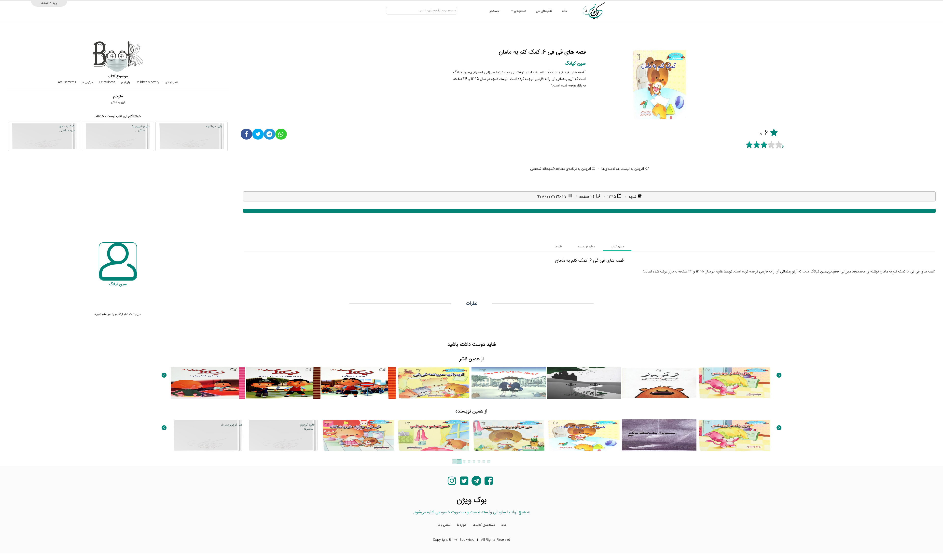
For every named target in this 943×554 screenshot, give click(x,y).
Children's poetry (147, 82)
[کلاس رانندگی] (358, 383)
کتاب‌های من (544, 11)
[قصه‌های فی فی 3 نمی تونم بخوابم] (433, 435)
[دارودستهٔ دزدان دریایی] (283, 383)
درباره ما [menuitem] (461, 525)
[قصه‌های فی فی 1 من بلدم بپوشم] (734, 383)
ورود (55, 3)
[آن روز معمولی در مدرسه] (509, 383)
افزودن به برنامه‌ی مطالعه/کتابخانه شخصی (561, 169)
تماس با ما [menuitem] (444, 525)
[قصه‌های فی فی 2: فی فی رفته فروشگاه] (358, 435)
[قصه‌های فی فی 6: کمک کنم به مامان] (584, 435)
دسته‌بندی (519, 11)
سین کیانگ (575, 63)
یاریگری (125, 82)
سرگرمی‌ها (87, 82)
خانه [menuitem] (504, 525)
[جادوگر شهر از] (584, 383)
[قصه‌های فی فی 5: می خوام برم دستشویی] (509, 435)
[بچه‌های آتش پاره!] (208, 383)
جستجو (494, 11)
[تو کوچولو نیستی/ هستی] (659, 383)
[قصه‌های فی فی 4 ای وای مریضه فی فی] (433, 383)
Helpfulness (107, 82)
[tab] (617, 246)
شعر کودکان (171, 82)
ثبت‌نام (44, 3)
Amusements (67, 82)
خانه (564, 11)
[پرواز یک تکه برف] (659, 435)
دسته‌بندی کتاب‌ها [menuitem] (484, 525)
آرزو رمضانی (118, 102)
